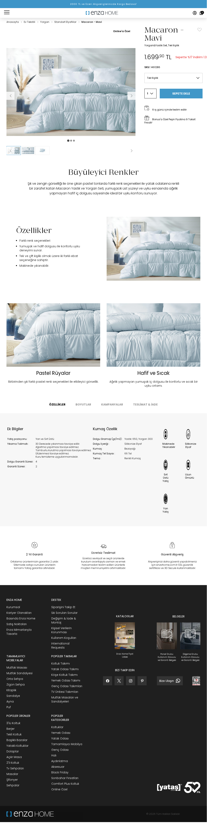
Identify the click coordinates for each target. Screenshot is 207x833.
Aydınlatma (59, 761)
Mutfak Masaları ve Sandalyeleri (64, 699)
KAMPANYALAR (112, 404)
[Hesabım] (194, 13)
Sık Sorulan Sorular (64, 613)
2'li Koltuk (12, 763)
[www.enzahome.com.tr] (30, 814)
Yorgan (45, 22)
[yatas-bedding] (68, 814)
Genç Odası (60, 750)
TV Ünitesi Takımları (64, 692)
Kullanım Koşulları (63, 638)
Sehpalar (12, 785)
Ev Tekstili (30, 22)
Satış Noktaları (16, 624)
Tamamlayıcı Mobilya (66, 744)
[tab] (68, 140)
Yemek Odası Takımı (65, 680)
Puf (8, 707)
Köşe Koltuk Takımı (64, 675)
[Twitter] (119, 680)
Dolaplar (12, 751)
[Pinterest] (142, 680)
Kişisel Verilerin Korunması (61, 630)
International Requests (60, 645)
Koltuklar (57, 727)
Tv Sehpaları (15, 768)
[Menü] (6, 13)
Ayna (10, 701)
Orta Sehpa (14, 679)
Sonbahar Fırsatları (64, 778)
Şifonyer (12, 780)
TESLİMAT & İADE (145, 404)
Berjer (10, 729)
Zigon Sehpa (15, 684)
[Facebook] (107, 680)
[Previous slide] (10, 151)
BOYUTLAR (83, 404)
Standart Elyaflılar (65, 22)
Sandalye (13, 696)
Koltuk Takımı (60, 663)
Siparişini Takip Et (63, 607)
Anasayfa (12, 22)
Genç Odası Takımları (66, 686)
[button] (28, 150)
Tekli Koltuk (14, 734)
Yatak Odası (60, 738)
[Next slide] (131, 151)
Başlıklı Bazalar (16, 740)
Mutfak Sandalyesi (19, 673)
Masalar (12, 774)
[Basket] (201, 13)
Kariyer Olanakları (19, 613)
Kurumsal (13, 607)
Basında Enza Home (20, 618)
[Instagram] (130, 680)
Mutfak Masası (16, 668)
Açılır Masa (14, 757)
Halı (53, 755)
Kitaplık (11, 690)
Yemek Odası (60, 733)
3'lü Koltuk (13, 723)
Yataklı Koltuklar (17, 746)
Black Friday (59, 772)
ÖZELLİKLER (57, 404)
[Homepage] (103, 13)
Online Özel (59, 789)
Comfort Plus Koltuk (65, 784)
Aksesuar (57, 767)
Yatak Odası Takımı (65, 669)
